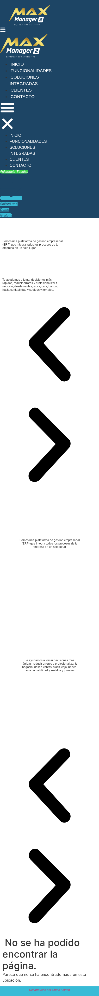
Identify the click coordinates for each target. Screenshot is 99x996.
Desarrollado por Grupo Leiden (49, 990)
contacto (23, 96)
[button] (7, 116)
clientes (21, 90)
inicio (17, 64)
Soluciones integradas (22, 150)
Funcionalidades (31, 70)
